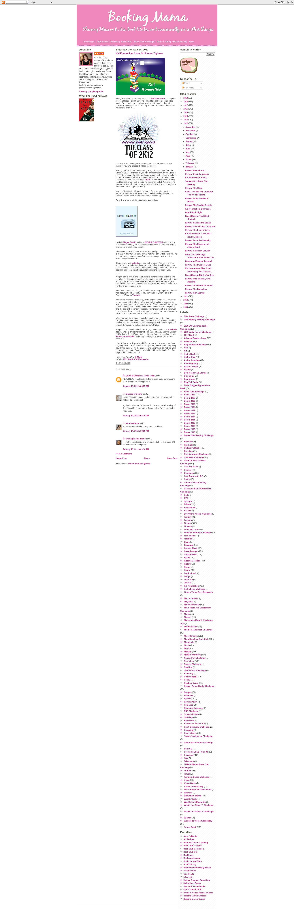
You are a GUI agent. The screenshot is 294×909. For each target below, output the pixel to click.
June (188, 149)
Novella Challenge (192, 664)
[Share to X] (123, 363)
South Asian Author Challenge (198, 742)
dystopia (188, 501)
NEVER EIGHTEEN (154, 242)
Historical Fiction (192, 561)
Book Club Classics (192, 845)
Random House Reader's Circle (198, 893)
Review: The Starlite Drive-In (198, 205)
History (187, 564)
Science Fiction (191, 714)
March (189, 159)
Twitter (119, 336)
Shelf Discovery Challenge (196, 727)
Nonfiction (189, 661)
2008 (185, 307)
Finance (188, 526)
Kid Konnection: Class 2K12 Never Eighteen (139, 53)
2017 (185, 105)
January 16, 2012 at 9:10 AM (136, 449)
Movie (187, 645)
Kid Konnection (141, 359)
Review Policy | (179, 42)
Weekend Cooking (192, 796)
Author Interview (192, 360)
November (191, 130)
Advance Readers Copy (195, 338)
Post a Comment (124, 454)
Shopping (188, 730)
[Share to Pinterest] (128, 363)
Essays (187, 510)
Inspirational (190, 573)
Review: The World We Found (199, 285)
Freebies (188, 539)
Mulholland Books (192, 883)
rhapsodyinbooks (134, 394)
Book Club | (126, 42)
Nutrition (188, 667)
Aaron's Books (190, 836)
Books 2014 (189, 417)
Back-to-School (191, 366)
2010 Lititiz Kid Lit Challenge (197, 332)
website (135, 263)
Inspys (187, 576)
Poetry (187, 680)
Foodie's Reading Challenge (197, 532)
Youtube (136, 295)
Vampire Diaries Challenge (196, 777)
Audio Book (189, 354)
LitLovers (187, 877)
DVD (186, 498)
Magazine (188, 601)
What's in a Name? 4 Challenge (198, 811)
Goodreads (128, 336)
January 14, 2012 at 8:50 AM (136, 415)
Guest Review (190, 554)
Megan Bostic (129, 242)
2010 (185, 300)
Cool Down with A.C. (194, 476)
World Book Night (193, 212)
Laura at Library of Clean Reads (140, 376)
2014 (185, 116)
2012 (185, 123)
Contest (187, 470)
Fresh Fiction (189, 871)
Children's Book (191, 448)
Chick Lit (188, 445)
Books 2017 (189, 426)
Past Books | (90, 42)
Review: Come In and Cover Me (200, 226)
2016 (185, 109)
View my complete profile (91, 91)
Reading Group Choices (194, 896)
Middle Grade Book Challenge (198, 630)
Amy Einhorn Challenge (195, 344)
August (189, 141)
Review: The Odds (193, 188)
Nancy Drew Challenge (194, 658)
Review (187, 698)
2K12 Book (128, 359)
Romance (188, 705)
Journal (187, 583)
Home (191, 42)
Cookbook (189, 473)
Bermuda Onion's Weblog (195, 842)
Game (187, 542)
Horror (187, 567)
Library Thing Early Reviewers (198, 592)
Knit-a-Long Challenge (194, 589)
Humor (187, 570)
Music (187, 648)
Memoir (187, 617)
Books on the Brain (192, 861)
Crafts (187, 479)
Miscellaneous (191, 636)
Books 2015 (189, 420)
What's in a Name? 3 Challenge (198, 805)
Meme (187, 614)
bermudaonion (132, 423)
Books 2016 (189, 423)
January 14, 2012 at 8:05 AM (136, 386)
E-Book (187, 504)
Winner (187, 818)
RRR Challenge (191, 711)
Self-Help (188, 717)
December (191, 127)
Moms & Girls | (164, 42)
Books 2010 (189, 404)
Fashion (188, 520)
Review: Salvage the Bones (198, 223)
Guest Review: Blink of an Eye (199, 275)
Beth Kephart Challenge (195, 373)
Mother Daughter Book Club (196, 880)
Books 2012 (189, 410)
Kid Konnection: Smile (196, 178)
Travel (187, 774)
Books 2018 (189, 429)
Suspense (188, 755)
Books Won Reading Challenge (198, 435)
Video (187, 780)
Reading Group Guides (194, 899)
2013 (185, 120)
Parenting (188, 673)
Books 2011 (189, 407)
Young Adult (190, 827)
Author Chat (189, 357)
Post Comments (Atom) (139, 464)
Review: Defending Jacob (197, 174)
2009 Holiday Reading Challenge (199, 319)
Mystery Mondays (192, 655)
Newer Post (121, 458)
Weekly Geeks (190, 799)
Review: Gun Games (194, 293)
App (186, 348)
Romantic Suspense (193, 708)
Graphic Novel (191, 548)
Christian (188, 451)
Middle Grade (190, 626)
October (190, 134)
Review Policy (190, 702)
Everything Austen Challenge (198, 514)
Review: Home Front (194, 170)
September (191, 138)
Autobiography (191, 363)
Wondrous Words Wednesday (198, 821)
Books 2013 (189, 413)
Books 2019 (189, 432)
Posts (187, 83)
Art (185, 351)
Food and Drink (191, 529)
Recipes (188, 692)
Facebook (172, 329)
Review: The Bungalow (196, 289)
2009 (185, 304)
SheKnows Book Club (194, 724)
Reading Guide (191, 683)
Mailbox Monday (192, 605)
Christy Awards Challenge (196, 454)
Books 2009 (189, 401)
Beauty (187, 369)
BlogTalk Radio (191, 382)
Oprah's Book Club (192, 889)
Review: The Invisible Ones (198, 265)
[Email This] (117, 363)
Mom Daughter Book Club (196, 639)
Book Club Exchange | (144, 42)
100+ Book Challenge (194, 316)
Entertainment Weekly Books (197, 867)
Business (188, 442)
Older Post (172, 458)
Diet (186, 495)
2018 (185, 101)
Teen (186, 758)
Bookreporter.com (191, 858)
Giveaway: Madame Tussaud (198, 261)
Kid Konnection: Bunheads (198, 209)
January (190, 167)
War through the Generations (197, 789)
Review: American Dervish (197, 251)
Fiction (187, 523)
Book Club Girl (190, 852)
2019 (185, 98)
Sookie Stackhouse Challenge (198, 736)
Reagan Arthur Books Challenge (199, 686)
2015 (185, 112)
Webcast (188, 793)
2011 (185, 296)
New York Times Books (194, 886)
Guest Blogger (191, 551)
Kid (158, 98)
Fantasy (187, 517)
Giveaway (188, 545)
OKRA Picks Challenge (195, 670)
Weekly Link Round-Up (195, 802)
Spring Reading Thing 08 (196, 752)
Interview (188, 579)
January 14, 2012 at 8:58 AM (136, 431)
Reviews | (115, 42)
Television (189, 761)
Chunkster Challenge (194, 457)
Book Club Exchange (194, 391)
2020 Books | (103, 42)
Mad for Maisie (191, 598)
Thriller (187, 771)
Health (187, 557)
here (148, 179)
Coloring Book (191, 467)
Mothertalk (189, 642)
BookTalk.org (189, 864)
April (188, 156)
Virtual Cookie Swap (193, 786)
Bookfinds (188, 855)
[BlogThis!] (120, 363)
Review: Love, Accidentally (198, 240)
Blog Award (189, 379)
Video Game (190, 783)
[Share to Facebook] (126, 363)
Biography (189, 376)
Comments (189, 88)
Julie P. (100, 53)
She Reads (189, 720)
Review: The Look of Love (197, 230)
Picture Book (190, 677)
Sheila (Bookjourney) (135, 439)
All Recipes (188, 839)
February (190, 163)
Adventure (189, 341)
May (188, 152)
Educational (189, 507)
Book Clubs (189, 395)
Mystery (187, 652)
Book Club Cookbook (193, 849)
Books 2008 (189, 398)
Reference (188, 695)
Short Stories (190, 733)
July (188, 145)
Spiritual (188, 749)
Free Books (189, 536)
